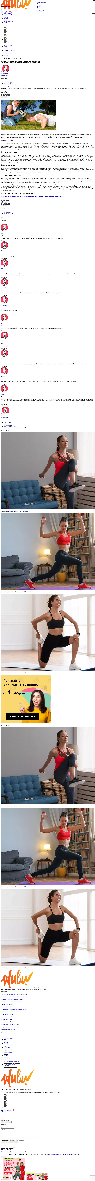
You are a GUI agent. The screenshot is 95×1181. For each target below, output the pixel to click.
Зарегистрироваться (5, 1142)
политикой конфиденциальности (31, 1137)
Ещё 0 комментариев (6, 405)
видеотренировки (41, 2)
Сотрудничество (8, 45)
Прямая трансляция (8, 14)
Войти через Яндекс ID (7, 1110)
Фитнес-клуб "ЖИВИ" (9, 50)
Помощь (6, 46)
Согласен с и (20, 1137)
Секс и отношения (41, 9)
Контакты (6, 47)
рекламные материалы (9, 1064)
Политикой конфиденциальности (70, 1154)
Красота (39, 6)
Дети (5, 16)
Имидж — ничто (8, 80)
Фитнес (39, 3)
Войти (2, 1122)
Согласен (3, 1157)
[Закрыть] (2, 1179)
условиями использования (15, 1137)
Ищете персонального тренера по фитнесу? (15, 86)
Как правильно (7, 53)
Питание (39, 5)
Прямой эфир (7, 1047)
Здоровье (39, 7)
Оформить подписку (6, 6)
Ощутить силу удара (9, 82)
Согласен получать (13, 1140)
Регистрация (8, 1122)
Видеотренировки (8, 13)
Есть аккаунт (15, 1142)
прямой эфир (40, 11)
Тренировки (7, 51)
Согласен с (16, 1138)
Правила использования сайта (11, 1061)
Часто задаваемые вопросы (10, 1067)
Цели (5, 25)
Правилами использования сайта (53, 1154)
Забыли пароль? (5, 1120)
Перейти (3, 99)
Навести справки (8, 83)
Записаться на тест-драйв (10, 84)
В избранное (4, 97)
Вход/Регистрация (8, 12)
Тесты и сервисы (8, 23)
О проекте (6, 1065)
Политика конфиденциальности (12, 1063)
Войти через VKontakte (7, 1111)
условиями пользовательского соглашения (19, 1138)
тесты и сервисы (41, 10)
